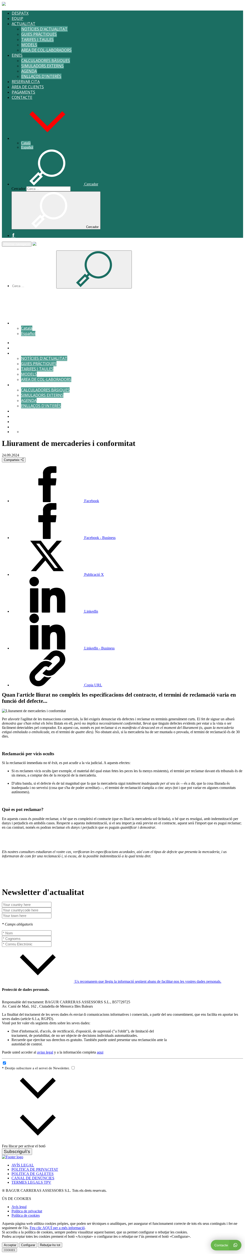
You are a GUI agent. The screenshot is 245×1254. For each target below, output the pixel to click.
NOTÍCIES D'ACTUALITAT (44, 29)
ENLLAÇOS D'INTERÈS (41, 76)
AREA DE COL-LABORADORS (46, 50)
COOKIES (9, 1250)
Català (26, 143)
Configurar (28, 1245)
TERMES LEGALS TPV (31, 1182)
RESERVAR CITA (26, 81)
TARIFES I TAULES (37, 39)
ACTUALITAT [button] (23, 23)
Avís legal (19, 1207)
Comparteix (12, 460)
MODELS (29, 44)
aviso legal (45, 1052)
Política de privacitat (26, 1211)
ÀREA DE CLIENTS (28, 86)
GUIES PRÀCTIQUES (39, 34)
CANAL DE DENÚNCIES (32, 1178)
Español (27, 147)
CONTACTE (22, 97)
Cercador (18, 189)
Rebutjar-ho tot (50, 1245)
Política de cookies (25, 1215)
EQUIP (17, 18)
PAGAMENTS (23, 92)
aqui (100, 1052)
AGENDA (29, 71)
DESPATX (20, 13)
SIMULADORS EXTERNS (42, 65)
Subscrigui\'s (17, 1151)
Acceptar (10, 1245)
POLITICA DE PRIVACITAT (34, 1169)
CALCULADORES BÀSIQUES (45, 60)
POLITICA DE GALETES (32, 1174)
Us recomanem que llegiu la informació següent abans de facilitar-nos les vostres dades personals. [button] (147, 981)
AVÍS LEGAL (22, 1165)
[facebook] (13, 235)
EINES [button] (17, 55)
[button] (47, 138)
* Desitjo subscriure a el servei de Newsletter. (36, 1068)
